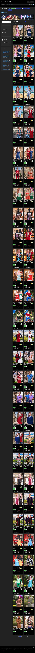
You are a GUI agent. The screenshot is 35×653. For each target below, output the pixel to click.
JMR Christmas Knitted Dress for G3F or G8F (9, 51)
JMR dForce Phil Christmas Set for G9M (8, 56)
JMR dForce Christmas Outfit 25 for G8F (19, 281)
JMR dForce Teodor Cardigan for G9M (19, 526)
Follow (13, 8)
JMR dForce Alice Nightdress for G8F (18, 546)
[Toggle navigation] (2, 2)
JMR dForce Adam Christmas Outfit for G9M (19, 261)
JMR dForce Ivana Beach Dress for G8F (19, 98)
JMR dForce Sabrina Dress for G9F (18, 383)
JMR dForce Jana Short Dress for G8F (19, 200)
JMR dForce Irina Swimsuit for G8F (29, 57)
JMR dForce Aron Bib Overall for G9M (18, 465)
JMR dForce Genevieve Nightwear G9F (8, 62)
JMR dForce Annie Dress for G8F (7, 61)
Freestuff (28, 8)
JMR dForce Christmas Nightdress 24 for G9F (9, 53)
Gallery (24, 8)
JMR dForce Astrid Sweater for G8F (18, 424)
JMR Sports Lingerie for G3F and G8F (8, 60)
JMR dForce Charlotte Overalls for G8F (19, 159)
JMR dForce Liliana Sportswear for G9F (19, 139)
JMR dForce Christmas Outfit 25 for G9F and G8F (20, 302)
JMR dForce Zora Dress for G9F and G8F (19, 57)
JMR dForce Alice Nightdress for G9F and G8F (20, 567)
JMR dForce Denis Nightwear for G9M (19, 404)
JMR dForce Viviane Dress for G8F (8, 52)
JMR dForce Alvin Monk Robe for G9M (19, 628)
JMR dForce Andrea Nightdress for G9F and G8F (20, 241)
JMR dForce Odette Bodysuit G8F (7, 69)
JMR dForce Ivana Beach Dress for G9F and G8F (20, 118)
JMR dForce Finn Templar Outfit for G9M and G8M (20, 363)
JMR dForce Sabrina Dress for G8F (29, 363)
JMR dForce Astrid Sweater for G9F (29, 424)
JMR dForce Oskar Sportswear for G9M (19, 587)
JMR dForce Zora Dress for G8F (29, 37)
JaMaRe (15, 59)
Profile (17, 8)
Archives (5, 12)
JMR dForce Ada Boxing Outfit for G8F (8, 65)
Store (20, 8)
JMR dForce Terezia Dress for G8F (29, 587)
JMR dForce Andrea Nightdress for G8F (19, 220)
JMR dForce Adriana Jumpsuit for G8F (19, 485)
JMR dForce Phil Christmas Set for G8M (8, 57)
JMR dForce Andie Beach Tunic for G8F (8, 64)
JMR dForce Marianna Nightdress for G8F (9, 66)
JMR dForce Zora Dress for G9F (18, 37)
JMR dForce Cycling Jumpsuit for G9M (19, 322)
